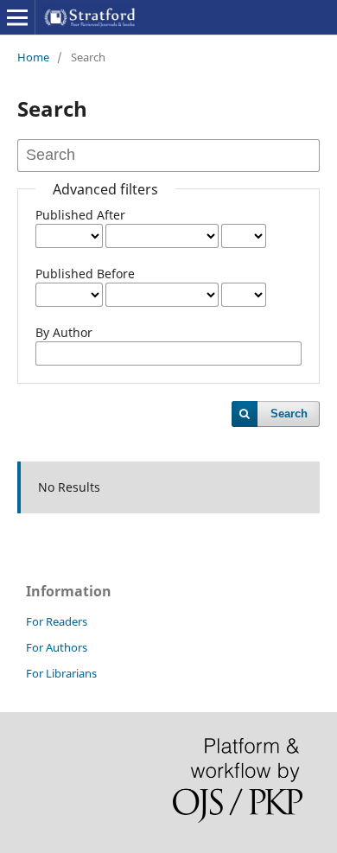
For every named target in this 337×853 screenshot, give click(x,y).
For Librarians (61, 673)
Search (289, 413)
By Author (63, 332)
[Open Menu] (17, 17)
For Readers (56, 621)
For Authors (56, 647)
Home (33, 57)
